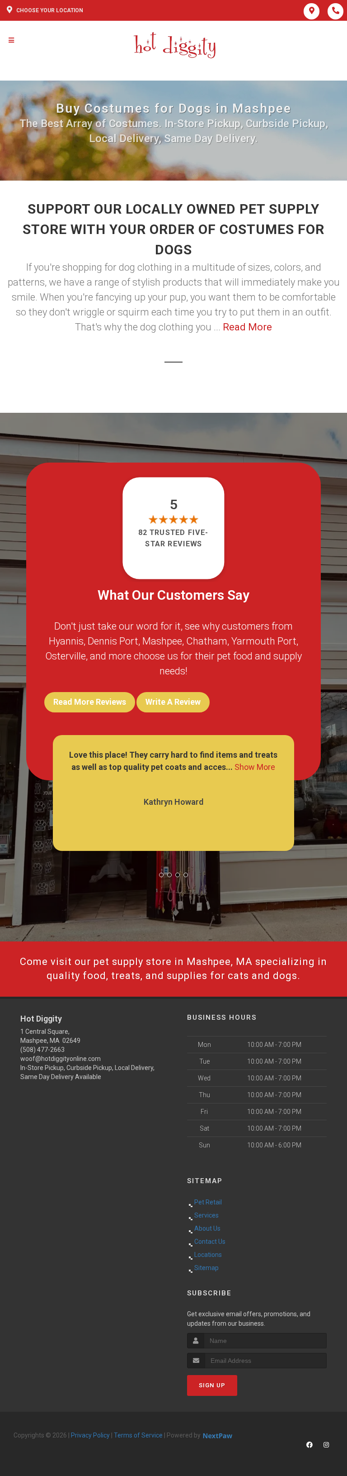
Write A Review (173, 702)
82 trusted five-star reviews (173, 538)
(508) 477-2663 (42, 1049)
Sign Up (212, 1385)
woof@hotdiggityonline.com (60, 1058)
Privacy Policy (90, 1435)
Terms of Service (138, 1435)
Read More (247, 327)
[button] (161, 875)
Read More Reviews (89, 702)
